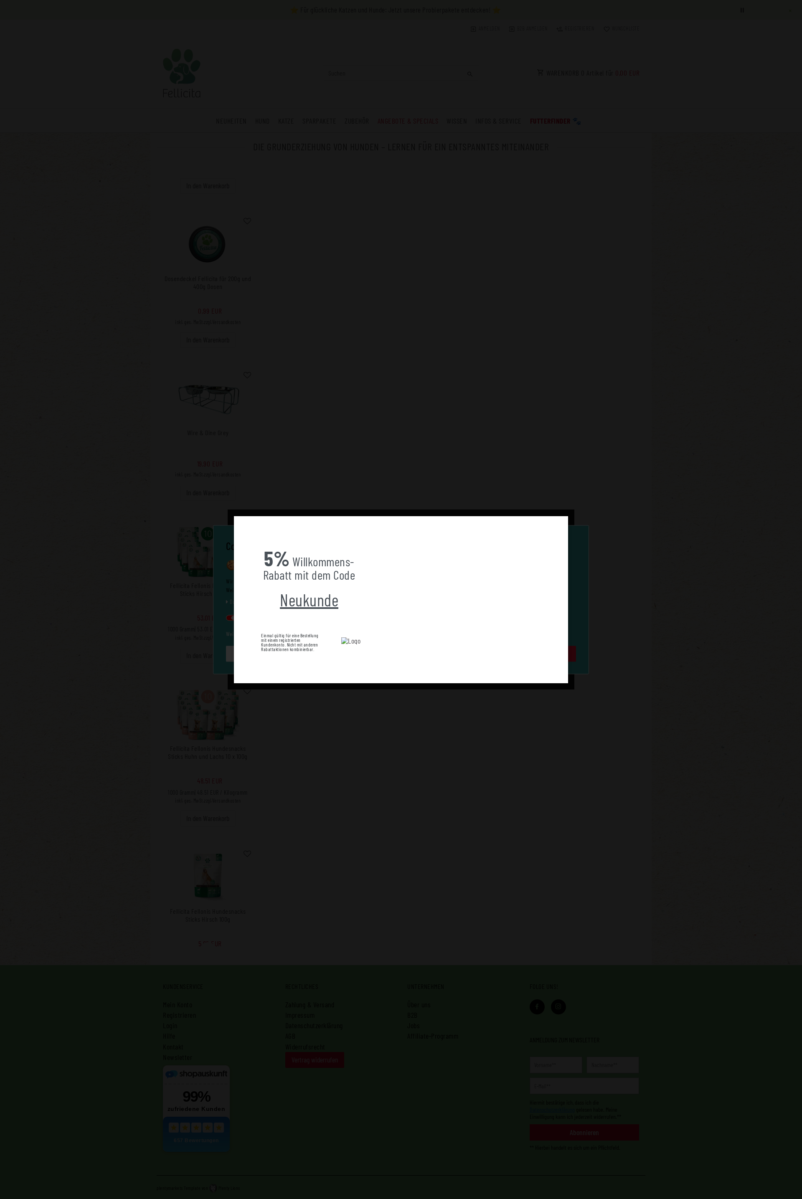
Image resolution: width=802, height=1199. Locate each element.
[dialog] (401, 599)
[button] (240, 522)
